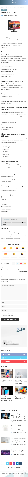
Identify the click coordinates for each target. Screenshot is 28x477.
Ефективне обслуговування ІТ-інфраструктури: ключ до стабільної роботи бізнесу (18, 416)
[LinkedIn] (17, 463)
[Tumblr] (20, 463)
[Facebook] (13, 263)
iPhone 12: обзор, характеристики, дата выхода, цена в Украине (6, 398)
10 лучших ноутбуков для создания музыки (20, 397)
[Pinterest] (21, 263)
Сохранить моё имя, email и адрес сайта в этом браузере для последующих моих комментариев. (14, 314)
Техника (4, 10)
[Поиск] (25, 2)
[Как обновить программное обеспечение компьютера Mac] (21, 373)
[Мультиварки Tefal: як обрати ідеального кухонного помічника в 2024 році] (5, 428)
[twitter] (14, 357)
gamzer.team (6, 15)
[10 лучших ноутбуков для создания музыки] (21, 390)
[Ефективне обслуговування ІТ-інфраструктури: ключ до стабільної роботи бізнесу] (5, 416)
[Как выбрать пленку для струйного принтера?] (5, 452)
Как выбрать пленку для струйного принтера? (17, 451)
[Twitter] (17, 263)
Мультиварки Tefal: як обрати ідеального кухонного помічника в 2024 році (19, 428)
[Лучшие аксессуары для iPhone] (7, 373)
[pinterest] (14, 361)
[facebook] (14, 354)
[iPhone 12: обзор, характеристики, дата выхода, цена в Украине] (7, 390)
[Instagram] (14, 463)
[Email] (24, 263)
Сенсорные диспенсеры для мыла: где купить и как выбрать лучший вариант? (18, 440)
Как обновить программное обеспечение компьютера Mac (21, 381)
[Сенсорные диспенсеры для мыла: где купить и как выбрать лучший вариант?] (5, 440)
